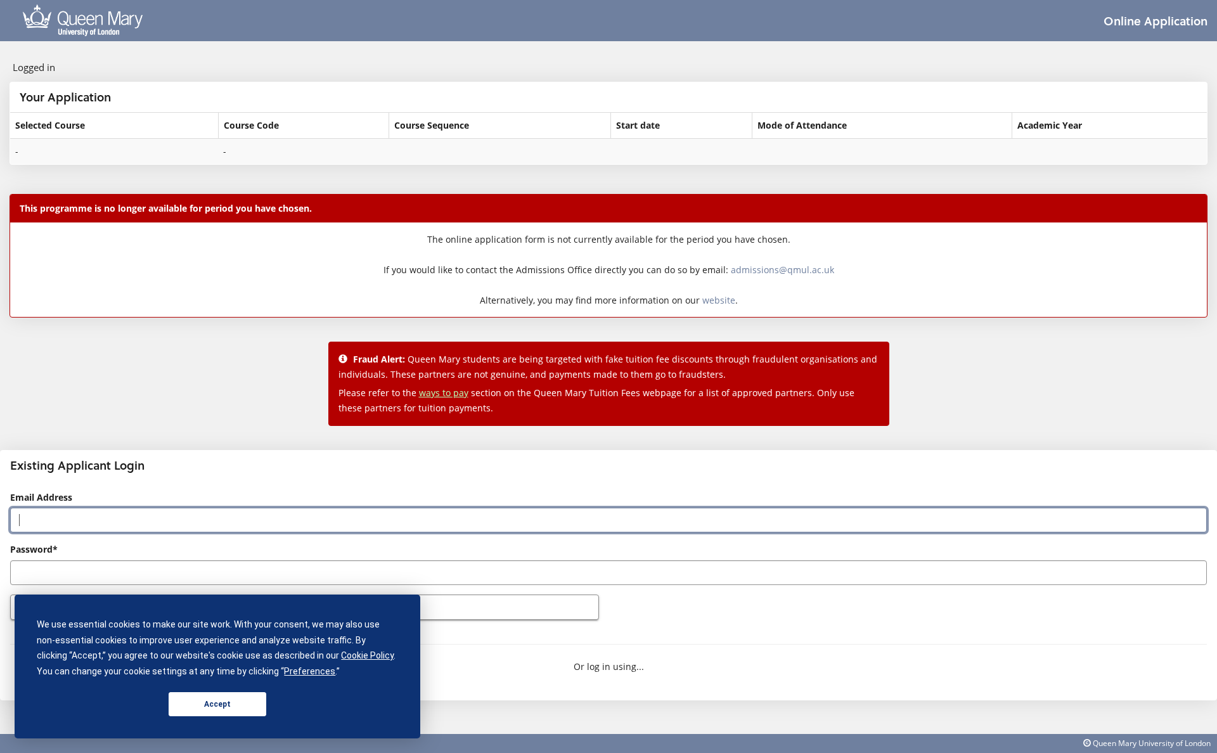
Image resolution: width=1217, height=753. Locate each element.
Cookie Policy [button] (367, 655)
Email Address (41, 497)
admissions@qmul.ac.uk (782, 270)
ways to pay (443, 393)
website (718, 300)
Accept (217, 704)
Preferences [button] (309, 671)
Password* (34, 549)
